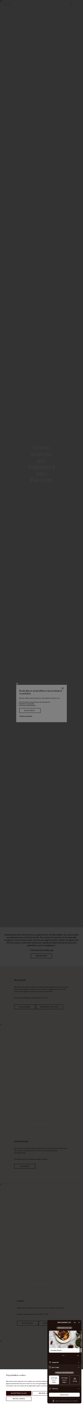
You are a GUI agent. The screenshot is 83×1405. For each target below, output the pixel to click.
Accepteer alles (19, 1393)
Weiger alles (45, 1393)
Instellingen (19, 1399)
